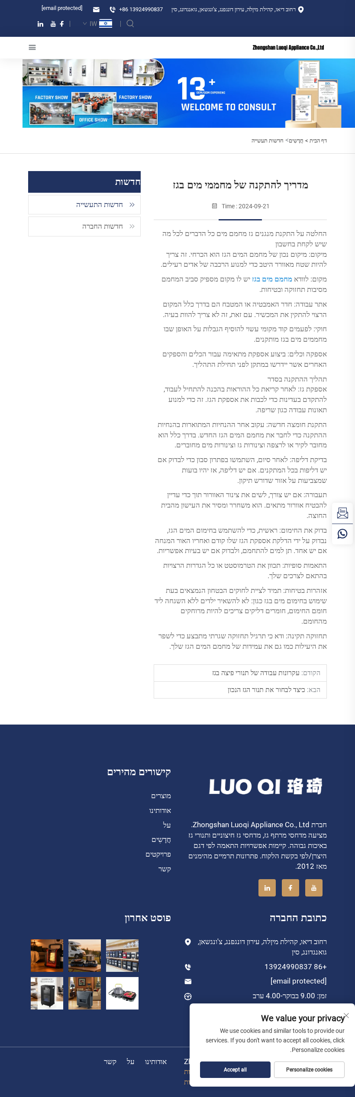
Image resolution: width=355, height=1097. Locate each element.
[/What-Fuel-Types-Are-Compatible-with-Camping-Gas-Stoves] (122, 992)
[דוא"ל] (342, 513)
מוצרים (161, 795)
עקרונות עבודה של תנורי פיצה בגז (256, 673)
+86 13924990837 (140, 9)
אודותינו (160, 810)
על (167, 825)
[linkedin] (40, 24)
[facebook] (61, 24)
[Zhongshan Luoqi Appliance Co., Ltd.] (288, 47)
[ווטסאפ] (342, 534)
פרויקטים (158, 854)
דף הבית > (316, 140)
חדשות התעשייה (99, 204)
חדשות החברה (102, 226)
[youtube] (53, 24)
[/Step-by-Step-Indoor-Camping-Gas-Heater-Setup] (84, 992)
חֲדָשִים (296, 140)
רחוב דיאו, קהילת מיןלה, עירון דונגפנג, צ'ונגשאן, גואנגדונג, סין (234, 9)
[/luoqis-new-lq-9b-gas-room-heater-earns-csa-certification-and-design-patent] (47, 955)
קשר (164, 868)
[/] (266, 786)
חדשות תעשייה (268, 140)
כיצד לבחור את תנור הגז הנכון (267, 690)
